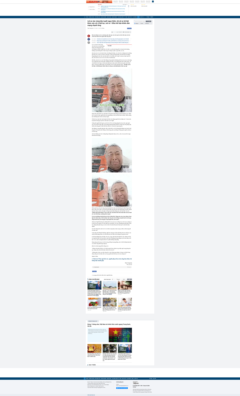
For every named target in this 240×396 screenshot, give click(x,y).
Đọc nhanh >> (125, 4)
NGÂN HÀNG (109, 378)
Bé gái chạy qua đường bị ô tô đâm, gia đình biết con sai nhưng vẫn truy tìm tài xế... (113, 40)
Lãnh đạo (147, 23)
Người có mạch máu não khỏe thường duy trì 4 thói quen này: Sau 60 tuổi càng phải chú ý (124, 292)
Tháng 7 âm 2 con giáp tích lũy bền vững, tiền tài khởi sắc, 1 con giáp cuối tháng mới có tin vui (109, 308)
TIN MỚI (109, 45)
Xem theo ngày (107, 279)
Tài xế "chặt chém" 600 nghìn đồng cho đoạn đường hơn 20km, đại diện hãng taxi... (113, 42)
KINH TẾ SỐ (124, 378)
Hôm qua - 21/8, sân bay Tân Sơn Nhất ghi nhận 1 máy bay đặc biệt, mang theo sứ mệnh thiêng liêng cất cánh (110, 292)
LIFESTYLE (136, 378)
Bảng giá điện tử (92, 6)
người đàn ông (109, 275)
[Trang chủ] (89, 36)
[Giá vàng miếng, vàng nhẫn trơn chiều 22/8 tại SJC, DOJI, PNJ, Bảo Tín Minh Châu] (94, 348)
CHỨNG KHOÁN (91, 378)
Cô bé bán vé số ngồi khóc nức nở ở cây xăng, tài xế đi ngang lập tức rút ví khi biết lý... (113, 39)
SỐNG (133, 378)
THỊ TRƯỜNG (128, 378)
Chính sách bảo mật (91, 395)
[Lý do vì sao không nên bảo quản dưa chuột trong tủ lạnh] (94, 302)
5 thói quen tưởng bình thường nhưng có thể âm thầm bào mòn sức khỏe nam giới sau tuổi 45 (124, 308)
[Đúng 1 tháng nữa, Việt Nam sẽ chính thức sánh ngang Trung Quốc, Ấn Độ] (120, 335)
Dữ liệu (148, 17)
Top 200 (154, 378)
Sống (103, 28)
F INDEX (151, 17)
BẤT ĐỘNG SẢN (97, 378)
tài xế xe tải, (99, 275)
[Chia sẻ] (89, 39)
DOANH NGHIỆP (103, 378)
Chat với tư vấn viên (122, 388)
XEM (129, 279)
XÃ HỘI (87, 378)
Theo (112, 267)
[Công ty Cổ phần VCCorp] (142, 382)
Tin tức (142, 23)
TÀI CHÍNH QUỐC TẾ (115, 378)
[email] (89, 42)
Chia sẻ (129, 28)
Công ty (137, 23)
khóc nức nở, (104, 275)
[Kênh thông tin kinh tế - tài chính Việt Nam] (99, 1)
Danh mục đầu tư (92, 9)
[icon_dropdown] (153, 1)
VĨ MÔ (120, 378)
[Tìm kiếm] (148, 21)
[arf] (112, 268)
